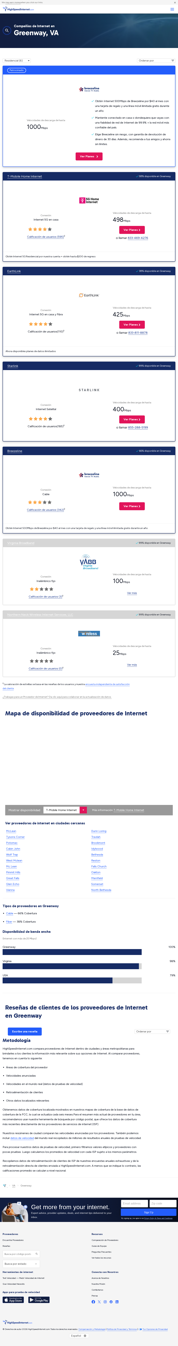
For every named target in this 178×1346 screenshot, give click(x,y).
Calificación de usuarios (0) (45, 668)
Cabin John (13, 848)
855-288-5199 (138, 427)
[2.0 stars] (35, 502)
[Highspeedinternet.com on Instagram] (105, 1302)
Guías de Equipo (99, 1246)
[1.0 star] (30, 502)
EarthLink (14, 271)
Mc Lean (11, 866)
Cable (9, 913)
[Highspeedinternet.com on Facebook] (93, 1302)
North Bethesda (101, 890)
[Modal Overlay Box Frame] (89, 1210)
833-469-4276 (138, 238)
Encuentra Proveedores (13, 1240)
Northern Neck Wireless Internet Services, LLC (40, 615)
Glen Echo (12, 884)
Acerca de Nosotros (100, 1278)
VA (13, 1185)
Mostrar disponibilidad (24, 810)
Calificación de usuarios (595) (45, 236)
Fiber (9, 921)
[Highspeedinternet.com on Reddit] (111, 1302)
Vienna (10, 890)
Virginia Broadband (20, 543)
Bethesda (97, 854)
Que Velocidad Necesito (14, 1284)
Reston (95, 860)
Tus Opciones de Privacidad (155, 1329)
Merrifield (97, 878)
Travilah (95, 837)
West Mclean (14, 860)
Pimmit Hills (13, 872)
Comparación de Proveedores (105, 1240)
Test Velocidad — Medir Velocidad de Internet (23, 1278)
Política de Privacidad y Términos (122, 1329)
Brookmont (98, 842)
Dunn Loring (98, 831)
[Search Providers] (36, 1254)
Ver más (132, 593)
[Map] (89, 767)
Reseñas (6, 1246)
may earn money (13, 2)
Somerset (97, 884)
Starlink (12, 366)
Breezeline (14, 451)
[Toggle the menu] (172, 9)
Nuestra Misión (98, 1284)
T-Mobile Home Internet (24, 176)
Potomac (12, 842)
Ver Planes (85, 156)
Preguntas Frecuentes (101, 1252)
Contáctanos (97, 1290)
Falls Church (99, 866)
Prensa (95, 1296)
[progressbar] (72, 952)
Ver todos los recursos (101, 1258)
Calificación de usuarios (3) (45, 596)
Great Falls (12, 878)
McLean (11, 831)
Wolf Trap (12, 854)
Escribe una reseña (24, 1031)
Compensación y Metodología (91, 1329)
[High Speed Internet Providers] (18, 9)
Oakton (95, 872)
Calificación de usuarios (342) (45, 509)
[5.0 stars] (49, 502)
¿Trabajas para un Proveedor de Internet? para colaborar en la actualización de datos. (57, 696)
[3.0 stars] (39, 502)
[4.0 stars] (44, 502)
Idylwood (97, 848)
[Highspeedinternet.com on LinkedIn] (117, 1302)
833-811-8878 (138, 333)
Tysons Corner (15, 837)
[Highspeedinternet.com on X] (99, 1302)
